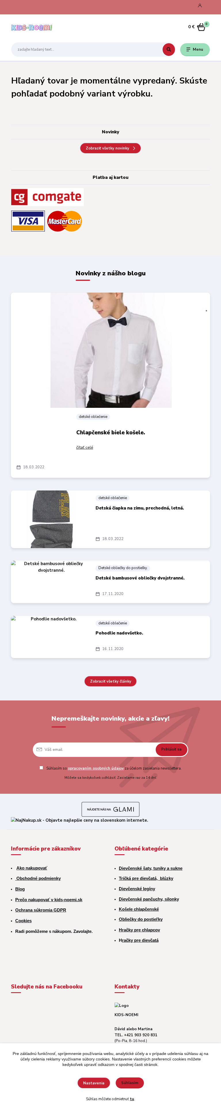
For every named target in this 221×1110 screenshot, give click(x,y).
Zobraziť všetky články (110, 681)
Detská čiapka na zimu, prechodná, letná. (140, 508)
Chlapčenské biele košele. (110, 432)
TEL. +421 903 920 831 (136, 1035)
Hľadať (169, 49)
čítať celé (84, 447)
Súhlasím (129, 1083)
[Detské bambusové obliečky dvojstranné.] (51, 581)
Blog (20, 889)
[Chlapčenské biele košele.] (110, 350)
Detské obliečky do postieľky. (123, 568)
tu (132, 1099)
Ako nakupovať (31, 867)
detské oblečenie (93, 416)
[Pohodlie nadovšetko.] (51, 637)
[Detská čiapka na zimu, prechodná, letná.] (51, 519)
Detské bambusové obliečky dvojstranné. (140, 578)
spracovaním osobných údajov (96, 768)
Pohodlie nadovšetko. (119, 633)
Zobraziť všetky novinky (107, 148)
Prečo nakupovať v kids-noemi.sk (48, 899)
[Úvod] (38, 27)
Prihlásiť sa (171, 749)
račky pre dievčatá (140, 940)
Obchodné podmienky (38, 878)
